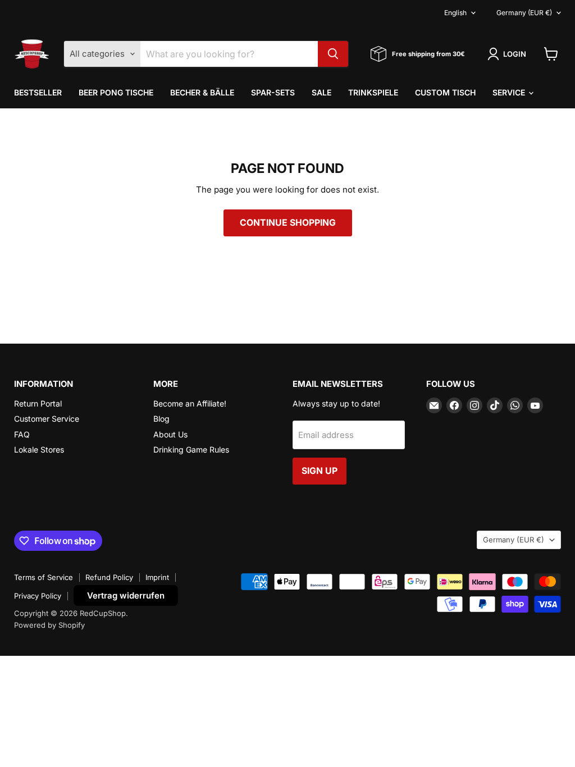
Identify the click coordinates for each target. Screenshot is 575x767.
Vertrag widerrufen (126, 595)
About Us (170, 434)
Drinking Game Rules (191, 449)
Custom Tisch (445, 92)
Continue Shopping (288, 222)
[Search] (333, 54)
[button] (508, 54)
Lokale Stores (39, 449)
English (455, 12)
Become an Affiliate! (189, 403)
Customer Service (46, 418)
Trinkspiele (373, 92)
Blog (161, 418)
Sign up (319, 470)
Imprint (157, 577)
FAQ (22, 434)
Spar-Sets (273, 92)
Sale (321, 92)
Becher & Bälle (202, 92)
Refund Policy (109, 577)
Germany (524, 12)
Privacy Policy (37, 595)
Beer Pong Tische (116, 92)
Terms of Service (43, 577)
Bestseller (38, 92)
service (509, 92)
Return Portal (38, 403)
